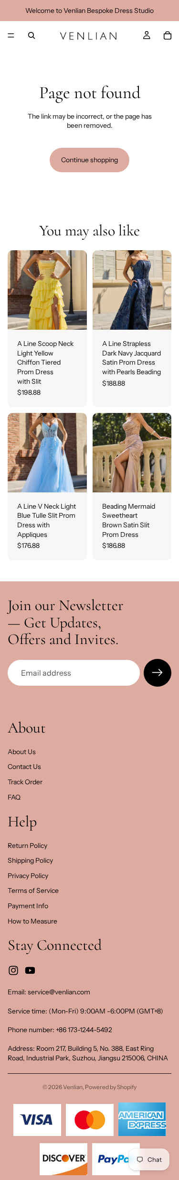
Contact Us (24, 766)
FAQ (14, 797)
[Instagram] (13, 970)
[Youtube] (30, 970)
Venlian (73, 1087)
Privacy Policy (28, 875)
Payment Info (28, 906)
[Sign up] (157, 673)
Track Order (25, 782)
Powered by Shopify (111, 1087)
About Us (22, 751)
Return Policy (27, 845)
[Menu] (11, 35)
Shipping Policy (30, 860)
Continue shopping (89, 160)
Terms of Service (33, 891)
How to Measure (32, 921)
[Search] (31, 35)
